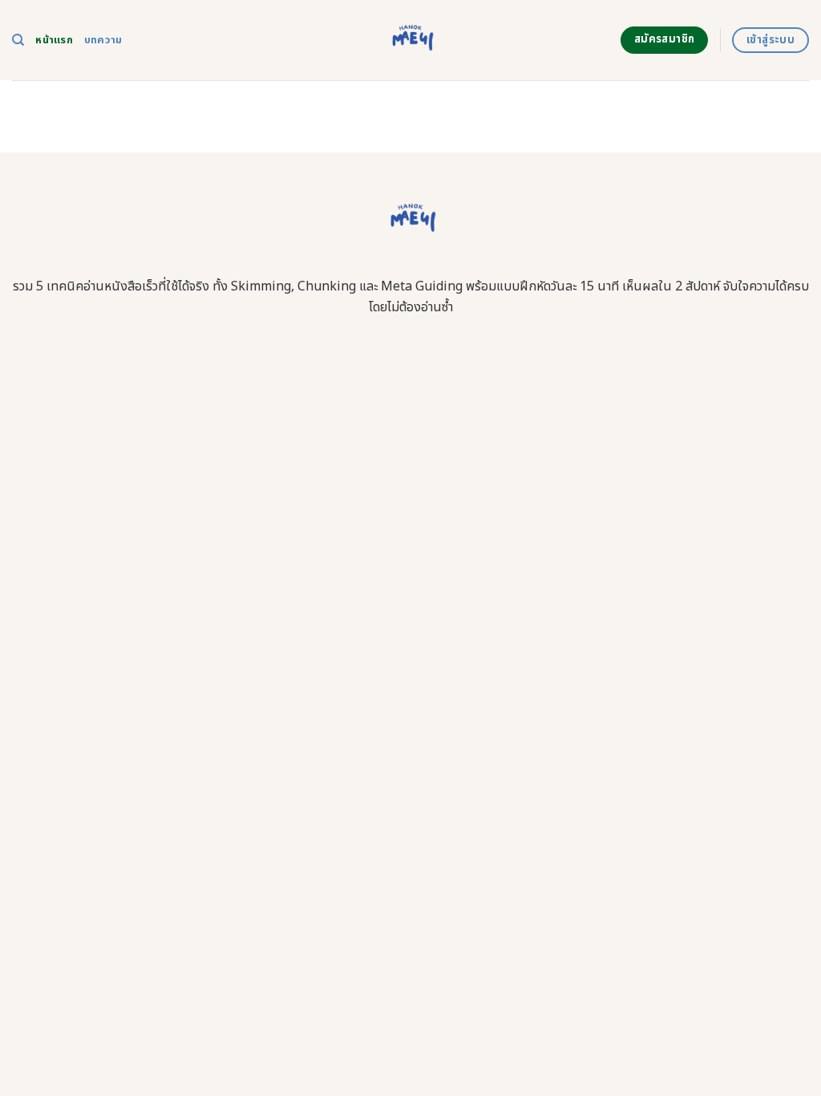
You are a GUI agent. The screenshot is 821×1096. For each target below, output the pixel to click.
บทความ (103, 40)
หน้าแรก (54, 40)
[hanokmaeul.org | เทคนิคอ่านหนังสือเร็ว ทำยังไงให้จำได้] (411, 40)
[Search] (18, 40)
